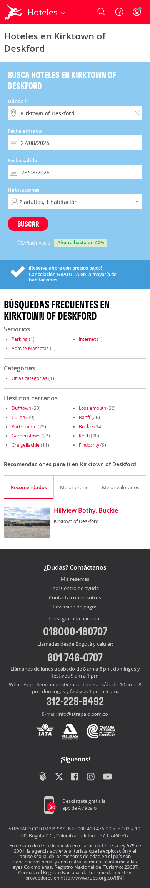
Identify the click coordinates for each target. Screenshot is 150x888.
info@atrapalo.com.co (83, 713)
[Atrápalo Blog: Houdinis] (42, 776)
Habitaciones (23, 189)
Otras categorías (29, 378)
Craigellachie (26, 445)
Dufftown (21, 408)
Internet (87, 339)
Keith (84, 435)
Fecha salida (22, 160)
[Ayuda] (119, 11)
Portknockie (24, 426)
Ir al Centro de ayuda (75, 588)
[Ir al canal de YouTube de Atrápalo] (107, 777)
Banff (84, 417)
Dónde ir (18, 101)
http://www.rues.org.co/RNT (92, 877)
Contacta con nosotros (75, 598)
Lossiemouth (92, 408)
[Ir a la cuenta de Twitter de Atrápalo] (59, 777)
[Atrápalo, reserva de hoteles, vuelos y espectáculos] (13, 12)
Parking (20, 339)
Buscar (28, 224)
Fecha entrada (25, 130)
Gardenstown (26, 435)
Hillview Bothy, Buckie (86, 511)
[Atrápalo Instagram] (91, 777)
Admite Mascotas (30, 348)
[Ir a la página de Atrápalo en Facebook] (75, 777)
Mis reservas (75, 579)
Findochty (89, 445)
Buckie (86, 426)
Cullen (18, 417)
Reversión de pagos (75, 607)
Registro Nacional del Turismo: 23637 (96, 866)
